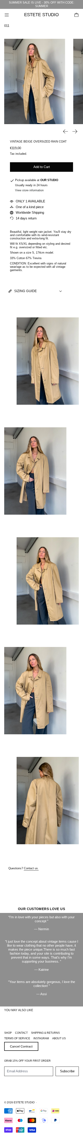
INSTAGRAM (41, 1038)
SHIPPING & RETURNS (45, 1032)
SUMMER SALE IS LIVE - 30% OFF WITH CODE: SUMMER (41, 4)
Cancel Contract (21, 1046)
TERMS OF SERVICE (17, 1038)
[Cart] (76, 15)
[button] (34, 81)
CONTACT (21, 1032)
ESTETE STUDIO (24, 1102)
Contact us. (31, 868)
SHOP (8, 1032)
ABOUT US (59, 1038)
